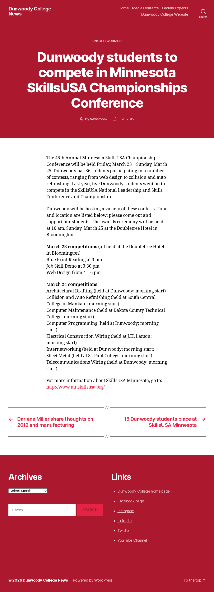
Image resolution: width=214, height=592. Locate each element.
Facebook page (130, 501)
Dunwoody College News (29, 11)
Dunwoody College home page (143, 491)
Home (124, 8)
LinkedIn (124, 520)
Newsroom (98, 119)
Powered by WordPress (93, 580)
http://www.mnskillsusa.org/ (75, 387)
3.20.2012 (126, 119)
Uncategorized (107, 41)
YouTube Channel (132, 540)
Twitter (123, 530)
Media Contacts (145, 8)
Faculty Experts (175, 8)
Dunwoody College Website (164, 14)
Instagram (125, 511)
